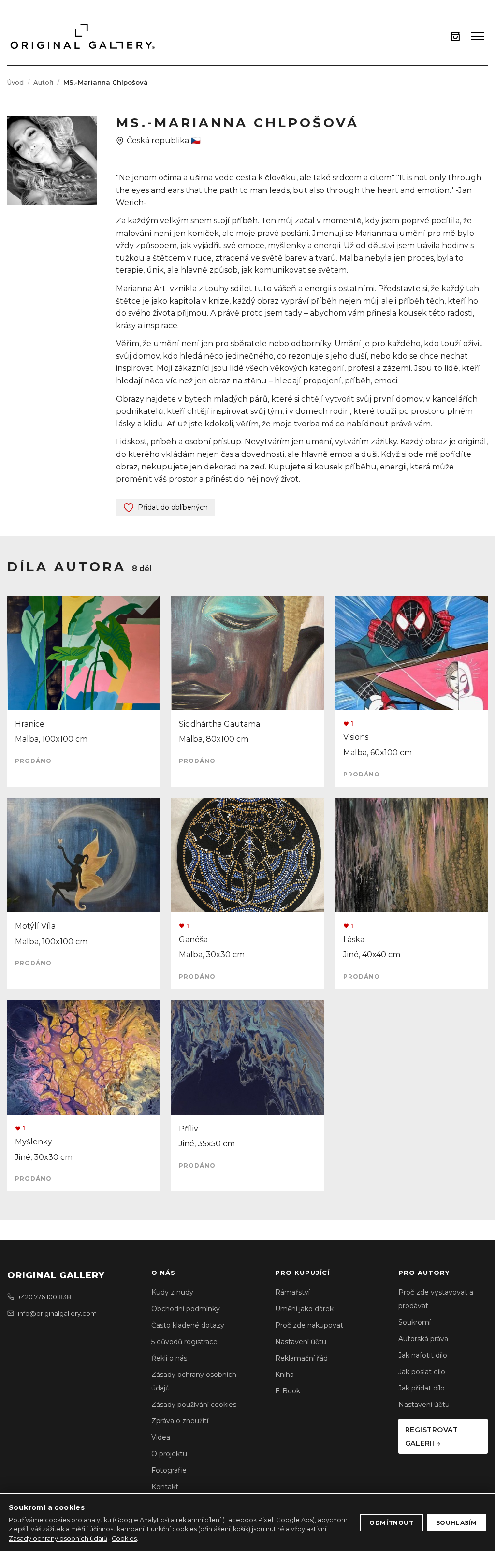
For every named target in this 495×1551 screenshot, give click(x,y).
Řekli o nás (169, 1358)
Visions (355, 737)
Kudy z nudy (172, 1292)
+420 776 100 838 (44, 1297)
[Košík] (455, 36)
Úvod (15, 82)
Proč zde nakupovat (309, 1325)
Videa (160, 1437)
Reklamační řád (301, 1358)
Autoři (43, 82)
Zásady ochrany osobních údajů (58, 1538)
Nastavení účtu (300, 1341)
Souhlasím (456, 1522)
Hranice (29, 724)
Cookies (124, 1538)
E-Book (287, 1391)
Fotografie (169, 1470)
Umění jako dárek (304, 1308)
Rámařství (292, 1292)
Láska (353, 939)
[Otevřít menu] (477, 36)
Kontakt (164, 1486)
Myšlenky (33, 1141)
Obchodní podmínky (185, 1308)
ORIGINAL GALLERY (56, 1275)
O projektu (169, 1453)
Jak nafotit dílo (422, 1355)
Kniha (284, 1374)
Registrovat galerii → (431, 1436)
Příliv (188, 1128)
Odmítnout (391, 1522)
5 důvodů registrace (184, 1341)
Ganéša (193, 939)
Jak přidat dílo (421, 1388)
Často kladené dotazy (187, 1325)
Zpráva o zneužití (179, 1421)
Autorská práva (423, 1338)
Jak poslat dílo (421, 1371)
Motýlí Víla (35, 926)
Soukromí (414, 1322)
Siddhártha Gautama (219, 724)
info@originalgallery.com (57, 1313)
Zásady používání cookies (193, 1404)
